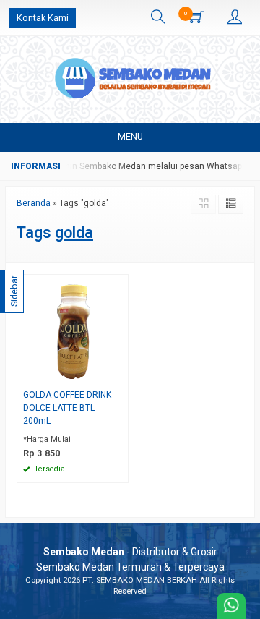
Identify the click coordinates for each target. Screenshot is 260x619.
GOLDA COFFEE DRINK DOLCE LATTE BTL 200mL (67, 408)
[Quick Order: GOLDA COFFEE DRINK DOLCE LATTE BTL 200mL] (119, 374)
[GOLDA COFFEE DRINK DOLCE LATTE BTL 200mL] (72, 329)
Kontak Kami (43, 17)
